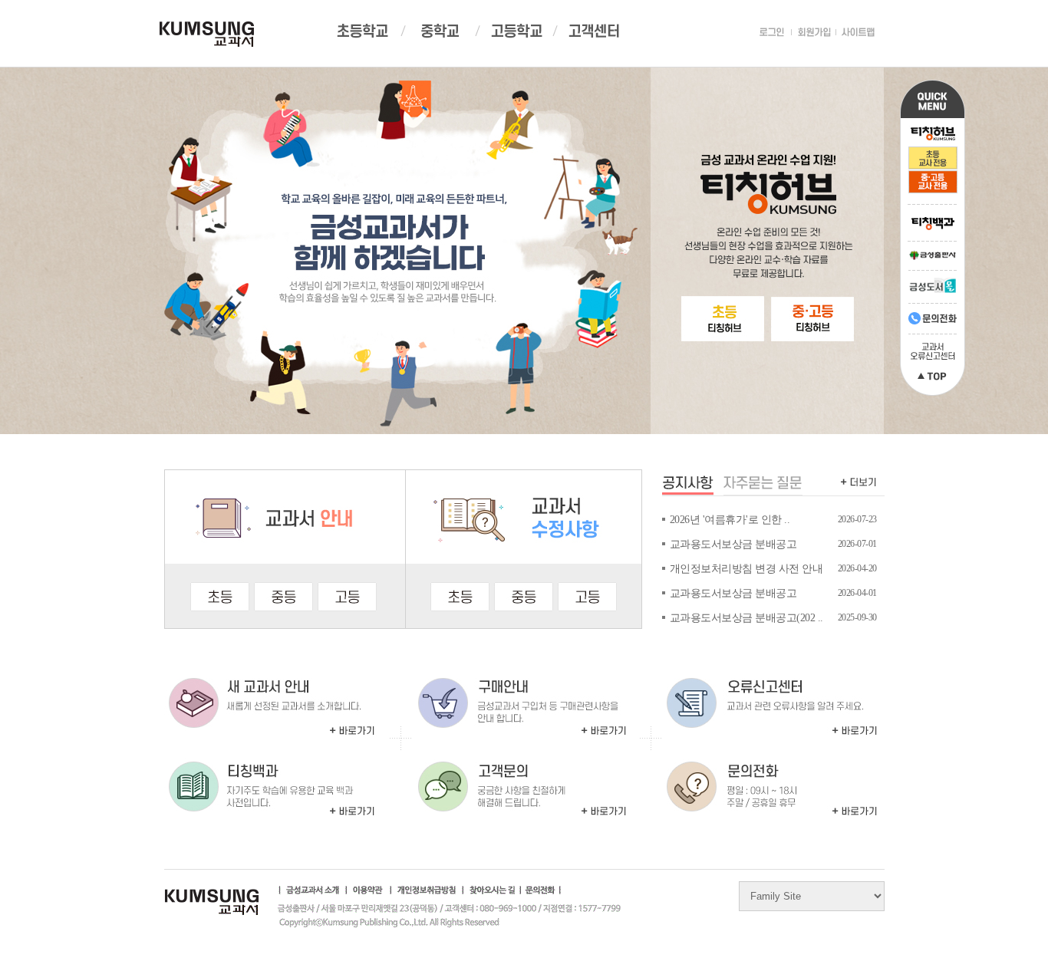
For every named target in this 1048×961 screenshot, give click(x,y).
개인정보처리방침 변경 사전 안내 (746, 568)
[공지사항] (687, 485)
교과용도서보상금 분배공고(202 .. (746, 618)
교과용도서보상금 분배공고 (733, 544)
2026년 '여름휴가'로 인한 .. (730, 519)
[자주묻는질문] (762, 485)
